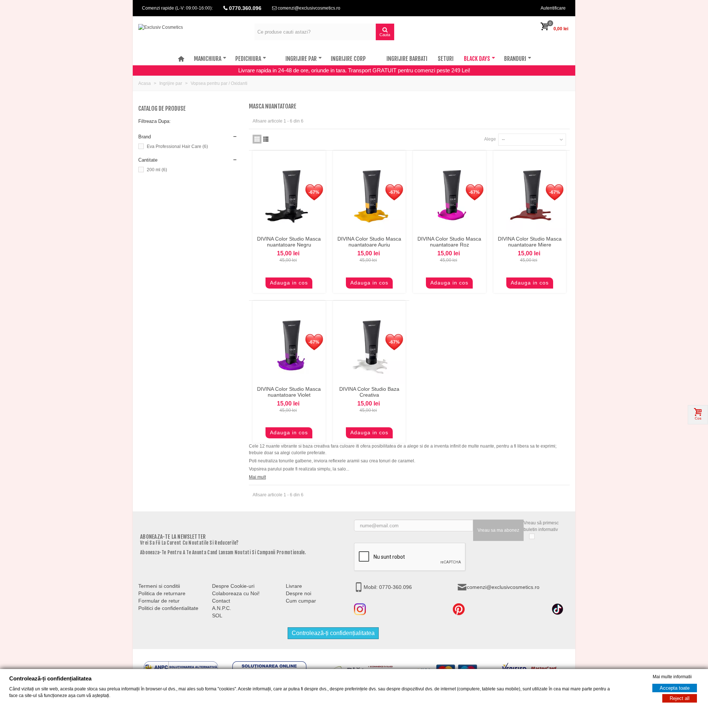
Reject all (680, 698)
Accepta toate (675, 688)
